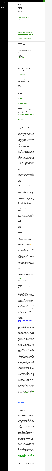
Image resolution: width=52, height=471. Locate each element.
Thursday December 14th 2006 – (25, 28)
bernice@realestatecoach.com (27, 392)
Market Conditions (24, 93)
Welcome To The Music (3, 6)
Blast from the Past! (24, 44)
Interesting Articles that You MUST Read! (26, 110)
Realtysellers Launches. (20, 72)
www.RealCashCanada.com (21, 57)
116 (26, 463)
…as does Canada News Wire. (21, 119)
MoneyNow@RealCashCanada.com (22, 58)
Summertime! (22, 410)
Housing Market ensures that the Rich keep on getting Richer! (25, 32)
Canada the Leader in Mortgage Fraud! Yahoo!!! (23, 36)
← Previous (19, 463)
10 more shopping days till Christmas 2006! (26, 9)
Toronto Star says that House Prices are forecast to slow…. (25, 116)
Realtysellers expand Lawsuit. (21, 74)
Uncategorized (20, 7)
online (33, 391)
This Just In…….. (22, 63)
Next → (33, 463)
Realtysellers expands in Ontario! (22, 79)
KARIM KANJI (3, 0)
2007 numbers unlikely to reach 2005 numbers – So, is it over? (25, 21)
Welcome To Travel (3, 7)
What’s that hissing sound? (21, 98)
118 (30, 463)
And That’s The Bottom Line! (25, 128)
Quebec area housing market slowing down (23, 103)
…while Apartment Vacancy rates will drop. (23, 15)
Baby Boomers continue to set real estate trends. (24, 17)
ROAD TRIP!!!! (21, 233)
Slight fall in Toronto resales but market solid (23, 101)
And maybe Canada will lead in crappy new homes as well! (25, 38)
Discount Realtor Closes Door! (21, 66)
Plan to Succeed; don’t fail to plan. (26, 287)
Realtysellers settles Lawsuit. (21, 76)
